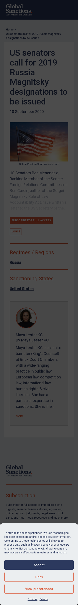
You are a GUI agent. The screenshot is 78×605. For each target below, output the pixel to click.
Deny (39, 577)
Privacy (44, 599)
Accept (39, 565)
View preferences (39, 589)
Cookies (32, 599)
